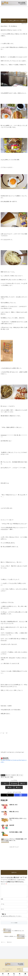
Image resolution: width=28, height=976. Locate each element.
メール (2, 904)
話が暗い (8, 777)
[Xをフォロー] (7, 795)
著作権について (20, 969)
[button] (18, 787)
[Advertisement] (14, 12)
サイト (2, 909)
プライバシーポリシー (7, 969)
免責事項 (7, 971)
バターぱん (20, 775)
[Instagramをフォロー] (20, 795)
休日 (3, 777)
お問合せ (21, 971)
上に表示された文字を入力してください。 (12, 916)
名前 (2, 899)
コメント (4, 883)
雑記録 (3, 775)
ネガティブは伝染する (11, 775)
